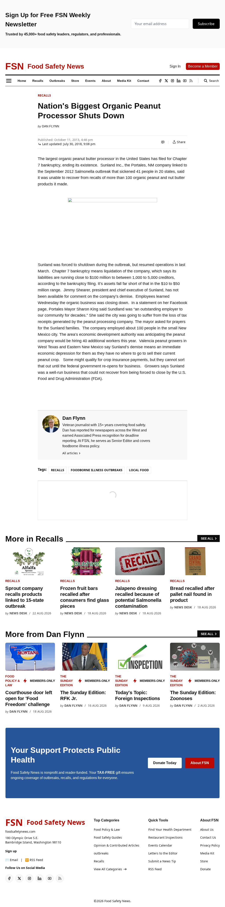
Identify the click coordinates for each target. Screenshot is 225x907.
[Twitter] (166, 81)
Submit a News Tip (162, 861)
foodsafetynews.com (20, 831)
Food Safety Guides (108, 837)
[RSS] (191, 81)
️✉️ (11, 860)
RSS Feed (155, 869)
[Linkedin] (179, 81)
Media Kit (207, 853)
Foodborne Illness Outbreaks (96, 470)
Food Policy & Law (12, 681)
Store (204, 861)
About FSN (200, 763)
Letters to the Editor (163, 853)
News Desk (18, 613)
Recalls (44, 95)
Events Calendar (160, 845)
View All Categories (108, 869)
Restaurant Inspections (165, 837)
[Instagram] (172, 81)
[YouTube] (185, 81)
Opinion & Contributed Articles (116, 845)
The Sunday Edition (66, 681)
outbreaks (101, 853)
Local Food (139, 470)
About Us (207, 829)
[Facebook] (160, 81)
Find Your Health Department (169, 829)
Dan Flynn (50, 126)
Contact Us (208, 837)
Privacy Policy (210, 845)
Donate (205, 869)
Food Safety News (117, 901)
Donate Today (164, 763)
